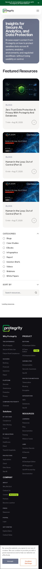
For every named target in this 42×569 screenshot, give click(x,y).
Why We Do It (7, 487)
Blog (23, 427)
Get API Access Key (28, 470)
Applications (7, 460)
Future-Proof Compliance (11, 353)
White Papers (13, 276)
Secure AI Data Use (9, 349)
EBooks (10, 247)
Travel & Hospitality (9, 450)
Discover (5, 384)
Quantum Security (28, 448)
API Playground (27, 466)
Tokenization (26, 382)
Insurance (6, 371)
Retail (5, 375)
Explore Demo (7, 531)
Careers (10, 495)
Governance (7, 388)
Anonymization (27, 365)
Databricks (26, 404)
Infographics (12, 252)
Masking (25, 386)
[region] (19, 557)
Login (4, 522)
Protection (6, 392)
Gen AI (5, 429)
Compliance (7, 421)
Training (25, 435)
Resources (25, 423)
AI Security (25, 452)
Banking (5, 363)
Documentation (27, 431)
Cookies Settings (28, 562)
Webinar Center (27, 439)
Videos (10, 266)
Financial (6, 367)
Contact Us (6, 491)
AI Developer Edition (28, 346)
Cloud (5, 464)
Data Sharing (7, 425)
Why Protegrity (7, 346)
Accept (10, 561)
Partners (5, 499)
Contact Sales (7, 535)
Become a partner (9, 503)
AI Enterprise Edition (28, 356)
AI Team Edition (30, 350)
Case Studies (13, 243)
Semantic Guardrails (29, 369)
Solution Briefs (13, 262)
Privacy (5, 396)
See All (5, 472)
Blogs (9, 238)
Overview (6, 406)
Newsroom (6, 512)
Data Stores (6, 468)
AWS (23, 400)
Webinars (11, 271)
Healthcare (6, 442)
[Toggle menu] (37, 10)
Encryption (25, 390)
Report (10, 257)
